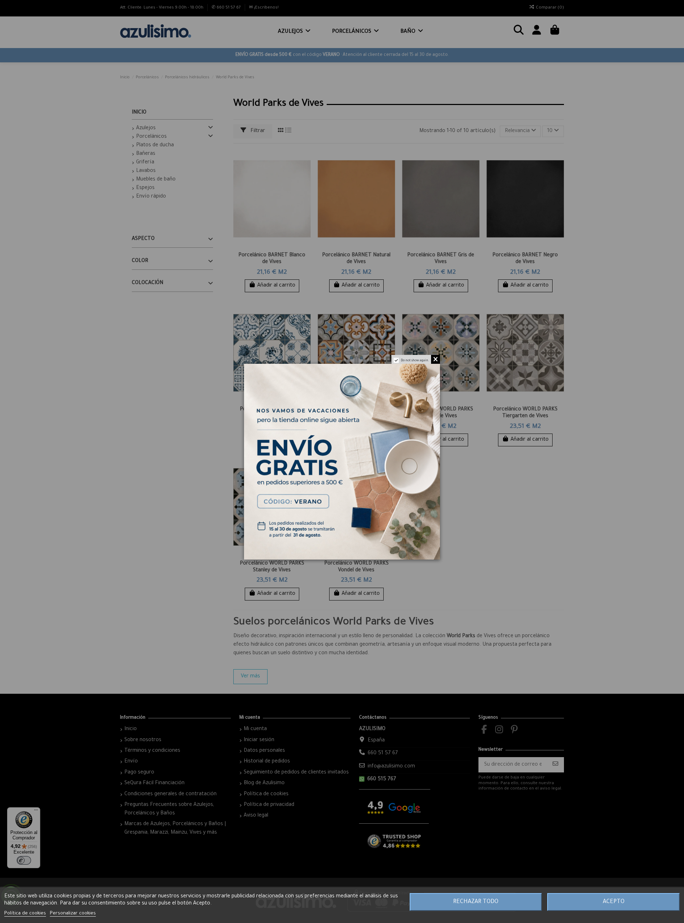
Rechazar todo (475, 902)
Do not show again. (415, 361)
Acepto (614, 902)
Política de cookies (25, 913)
